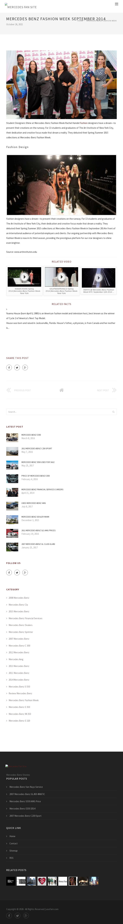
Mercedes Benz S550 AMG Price (25, 801)
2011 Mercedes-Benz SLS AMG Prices (38, 530)
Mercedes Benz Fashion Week (101, 20)
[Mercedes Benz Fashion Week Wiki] (10, 881)
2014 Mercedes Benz (19, 679)
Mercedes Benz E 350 (19, 707)
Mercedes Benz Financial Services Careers (42, 489)
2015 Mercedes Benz (19, 611)
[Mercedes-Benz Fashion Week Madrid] (52, 881)
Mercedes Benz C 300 (19, 645)
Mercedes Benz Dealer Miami (35, 516)
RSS (11, 857)
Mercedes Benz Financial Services (25, 618)
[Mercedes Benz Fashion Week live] (41, 881)
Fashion (84, 123)
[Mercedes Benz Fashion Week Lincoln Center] (31, 881)
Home (80, 20)
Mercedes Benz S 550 (19, 686)
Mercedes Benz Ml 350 (20, 713)
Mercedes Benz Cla (18, 604)
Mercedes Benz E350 (31, 434)
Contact (13, 843)
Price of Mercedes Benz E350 (35, 475)
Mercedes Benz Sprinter (21, 632)
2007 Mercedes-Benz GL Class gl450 (38, 544)
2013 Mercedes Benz (19, 666)
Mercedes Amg (16, 659)
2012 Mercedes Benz (19, 652)
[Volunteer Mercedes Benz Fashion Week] (94, 881)
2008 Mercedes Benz (19, 597)
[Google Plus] (25, 367)
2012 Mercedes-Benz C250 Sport (36, 448)
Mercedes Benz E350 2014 (22, 808)
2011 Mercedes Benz (19, 672)
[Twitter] (17, 367)
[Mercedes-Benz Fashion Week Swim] (73, 881)
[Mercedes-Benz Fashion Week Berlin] (83, 881)
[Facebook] (9, 367)
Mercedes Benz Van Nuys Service (26, 786)
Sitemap (13, 850)
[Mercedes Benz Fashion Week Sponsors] (62, 881)
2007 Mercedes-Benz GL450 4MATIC (27, 794)
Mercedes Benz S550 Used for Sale (38, 462)
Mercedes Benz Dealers (21, 625)
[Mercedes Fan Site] (21, 6)
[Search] (113, 412)
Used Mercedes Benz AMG (33, 503)
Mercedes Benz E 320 (19, 720)
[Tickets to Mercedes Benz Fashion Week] (21, 881)
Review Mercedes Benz (20, 693)
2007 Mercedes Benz (19, 638)
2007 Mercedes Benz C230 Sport (25, 815)
